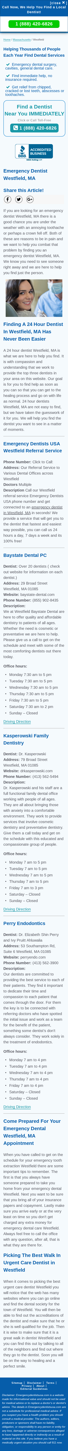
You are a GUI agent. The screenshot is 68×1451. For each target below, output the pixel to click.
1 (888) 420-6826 (34, 23)
